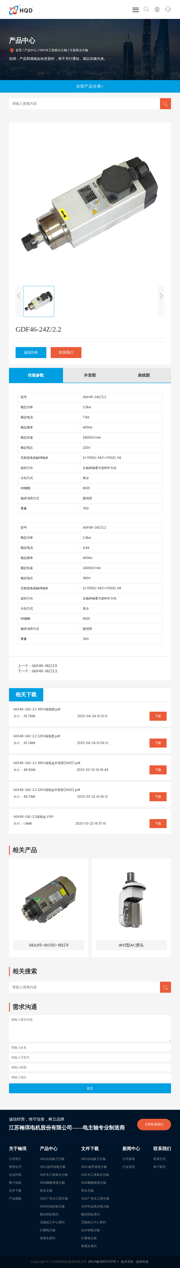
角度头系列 (47, 1238)
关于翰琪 (18, 1148)
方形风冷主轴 (79, 50)
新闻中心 (131, 1148)
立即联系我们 (154, 1124)
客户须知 (15, 1182)
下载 (158, 716)
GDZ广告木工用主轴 (54, 1198)
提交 (90, 1088)
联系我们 (66, 352)
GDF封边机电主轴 (52, 1206)
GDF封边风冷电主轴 (95, 1206)
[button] (19, 301)
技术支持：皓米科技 (135, 1261)
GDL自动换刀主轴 (52, 1158)
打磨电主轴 (47, 1230)
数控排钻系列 (49, 1214)
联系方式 (159, 1158)
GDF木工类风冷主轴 (53, 50)
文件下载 (15, 1190)
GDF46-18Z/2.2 (44, 671)
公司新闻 (128, 1158)
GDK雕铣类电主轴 (52, 1182)
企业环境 (15, 1174)
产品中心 (30, 50)
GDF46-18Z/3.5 (44, 666)
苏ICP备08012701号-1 (103, 1261)
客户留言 (159, 1166)
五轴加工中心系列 (52, 1222)
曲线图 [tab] (144, 375)
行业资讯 (128, 1166)
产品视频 (15, 1198)
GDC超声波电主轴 (52, 1166)
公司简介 (15, 1158)
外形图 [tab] (90, 375)
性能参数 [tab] (36, 375)
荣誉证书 (15, 1166)
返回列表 (31, 352)
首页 (19, 50)
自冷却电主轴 (90, 1230)
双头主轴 (46, 1190)
